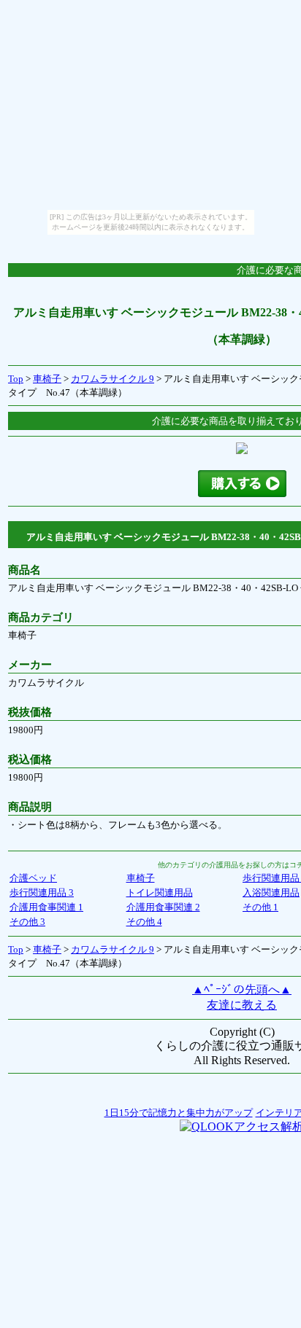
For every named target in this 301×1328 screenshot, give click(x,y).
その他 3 (27, 921)
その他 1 (260, 907)
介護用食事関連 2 (163, 907)
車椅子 (47, 378)
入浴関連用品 (271, 892)
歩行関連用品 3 (41, 892)
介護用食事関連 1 (46, 907)
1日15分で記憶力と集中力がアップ (178, 1112)
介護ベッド (33, 877)
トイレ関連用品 (159, 892)
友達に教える (242, 1005)
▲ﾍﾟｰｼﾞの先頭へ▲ (242, 989)
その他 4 (144, 921)
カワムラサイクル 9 (112, 378)
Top (15, 378)
